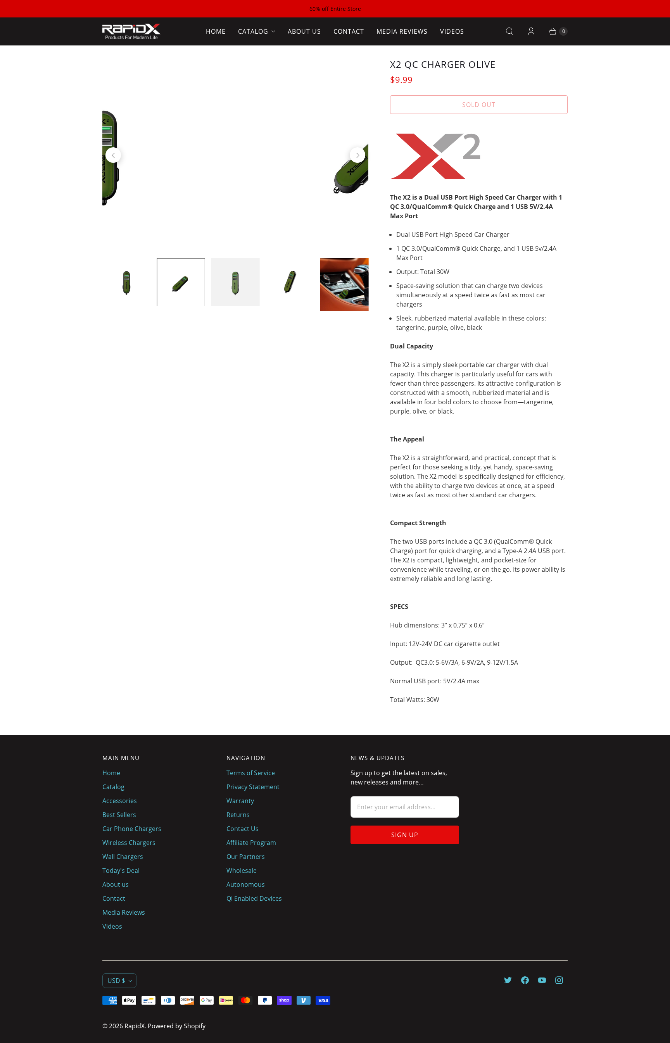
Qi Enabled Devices (254, 898)
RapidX (134, 1026)
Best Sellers (119, 814)
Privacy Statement (253, 787)
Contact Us (242, 828)
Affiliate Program (251, 842)
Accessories (119, 800)
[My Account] (531, 31)
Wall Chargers (122, 856)
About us (304, 31)
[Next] (357, 155)
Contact (348, 31)
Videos (452, 31)
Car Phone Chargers (131, 828)
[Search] (509, 31)
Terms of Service (250, 773)
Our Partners (245, 856)
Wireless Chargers (128, 842)
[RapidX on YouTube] (542, 980)
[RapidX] (131, 31)
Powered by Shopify (176, 1026)
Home (216, 31)
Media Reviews (402, 31)
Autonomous (245, 884)
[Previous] (113, 155)
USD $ (116, 980)
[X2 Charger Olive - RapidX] (236, 155)
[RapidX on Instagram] (559, 980)
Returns (238, 814)
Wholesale (241, 870)
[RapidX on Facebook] (525, 980)
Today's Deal (121, 870)
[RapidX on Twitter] (507, 980)
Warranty (240, 800)
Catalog (253, 31)
